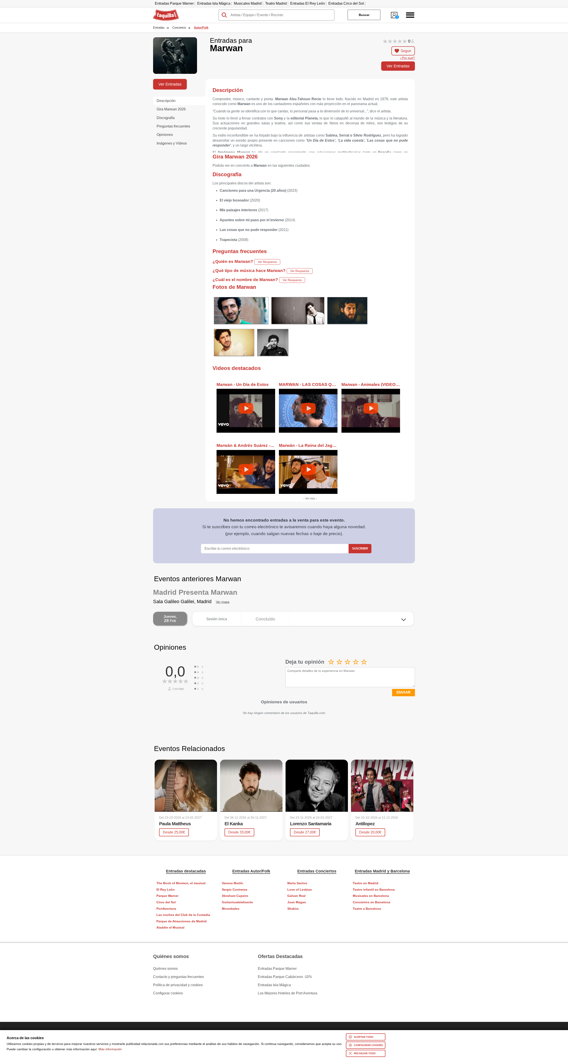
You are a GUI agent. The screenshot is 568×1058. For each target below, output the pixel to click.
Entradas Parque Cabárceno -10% (285, 977)
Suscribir (360, 548)
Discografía (166, 118)
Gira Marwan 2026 (171, 109)
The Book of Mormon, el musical (180, 883)
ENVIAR (403, 692)
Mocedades (230, 908)
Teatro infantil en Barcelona (374, 889)
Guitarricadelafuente (237, 902)
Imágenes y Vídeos (172, 143)
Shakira (293, 908)
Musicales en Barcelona (371, 896)
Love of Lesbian (299, 889)
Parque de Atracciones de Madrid (181, 921)
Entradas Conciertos (316, 871)
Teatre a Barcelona (367, 908)
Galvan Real (296, 896)
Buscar (364, 15)
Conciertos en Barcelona (371, 902)
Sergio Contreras (234, 889)
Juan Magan (296, 902)
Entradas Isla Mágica (213, 3)
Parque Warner (167, 896)
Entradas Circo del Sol (346, 3)
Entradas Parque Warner (174, 3)
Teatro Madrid (276, 3)
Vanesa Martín (232, 883)
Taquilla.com (163, 11)
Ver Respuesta (267, 262)
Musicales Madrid (248, 3)
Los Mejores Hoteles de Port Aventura (287, 993)
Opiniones (165, 135)
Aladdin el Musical (170, 927)
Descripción (166, 101)
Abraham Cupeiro (235, 896)
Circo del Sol (166, 902)
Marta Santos (297, 883)
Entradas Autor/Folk (251, 871)
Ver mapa (222, 602)
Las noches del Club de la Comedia (183, 915)
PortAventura (166, 908)
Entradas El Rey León (307, 3)
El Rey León (165, 889)
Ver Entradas (398, 66)
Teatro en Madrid (365, 883)
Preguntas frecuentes (173, 126)
